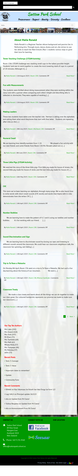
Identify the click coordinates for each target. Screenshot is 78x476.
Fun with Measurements (13, 85)
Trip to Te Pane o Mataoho (14, 263)
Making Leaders (10, 111)
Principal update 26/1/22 (27, 394)
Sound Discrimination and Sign (16, 236)
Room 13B (34, 76)
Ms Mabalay (9, 350)
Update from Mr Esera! (20, 399)
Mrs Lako (8, 329)
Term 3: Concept (12, 361)
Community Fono (12, 380)
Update (8, 375)
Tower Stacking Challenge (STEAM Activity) (21, 58)
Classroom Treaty (10, 289)
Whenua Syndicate (43, 278)
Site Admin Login (61, 463)
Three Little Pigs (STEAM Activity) (17, 162)
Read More (70, 76)
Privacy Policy (42, 463)
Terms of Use (51, 463)
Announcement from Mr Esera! (23, 408)
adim (6, 352)
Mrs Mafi (7, 342)
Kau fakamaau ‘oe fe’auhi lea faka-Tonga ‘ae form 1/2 (34, 389)
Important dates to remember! (18, 370)
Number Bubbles (10, 212)
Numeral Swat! (9, 138)
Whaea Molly (9, 345)
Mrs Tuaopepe (9, 347)
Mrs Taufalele (9, 339)
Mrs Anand (8, 332)
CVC (4, 186)
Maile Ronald (10, 76)
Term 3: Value (11, 365)
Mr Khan (7, 337)
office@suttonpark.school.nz (14, 446)
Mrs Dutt (7, 334)
